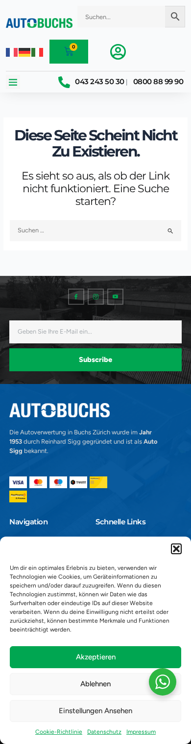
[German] (25, 51)
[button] (176, 549)
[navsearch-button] (131, 32)
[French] (12, 51)
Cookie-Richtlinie (58, 731)
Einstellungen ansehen (95, 710)
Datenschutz (104, 731)
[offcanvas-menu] (118, 52)
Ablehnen (95, 683)
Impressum (141, 731)
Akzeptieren (96, 657)
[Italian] (37, 51)
